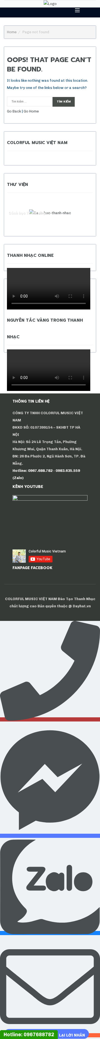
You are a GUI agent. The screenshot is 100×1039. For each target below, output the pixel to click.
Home (12, 32)
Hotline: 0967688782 (29, 1035)
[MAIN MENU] (75, 10)
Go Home (31, 111)
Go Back (14, 111)
